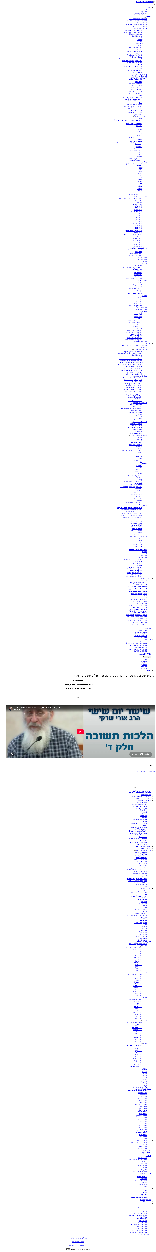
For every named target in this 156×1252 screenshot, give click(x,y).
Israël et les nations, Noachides (132, 368)
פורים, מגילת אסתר (136, 160)
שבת (140, 118)
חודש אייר (139, 126)
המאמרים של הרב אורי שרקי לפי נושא (134, 345)
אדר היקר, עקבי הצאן (135, 320)
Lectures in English (140, 74)
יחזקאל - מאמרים (136, 531)
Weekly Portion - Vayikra (133, 387)
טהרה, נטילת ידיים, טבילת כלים (136, 615)
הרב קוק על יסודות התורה (134, 569)
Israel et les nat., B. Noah (138, 833)
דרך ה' (140, 299)
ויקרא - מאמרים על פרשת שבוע (132, 513)
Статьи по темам (136, 405)
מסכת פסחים (138, 210)
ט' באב (140, 139)
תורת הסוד (138, 252)
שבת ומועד (143, 596)
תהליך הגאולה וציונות (135, 91)
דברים (140, 173)
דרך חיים (139, 290)
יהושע (140, 175)
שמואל (140, 179)
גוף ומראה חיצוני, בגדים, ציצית (137, 611)
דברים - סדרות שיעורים (134, 1045)
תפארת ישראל (137, 284)
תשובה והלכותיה (137, 85)
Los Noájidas (138, 431)
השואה (140, 452)
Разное (140, 418)
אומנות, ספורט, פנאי (135, 110)
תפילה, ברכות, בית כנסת (139, 594)
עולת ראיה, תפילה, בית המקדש (132, 322)
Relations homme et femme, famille (130, 59)
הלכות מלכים (138, 275)
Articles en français (140, 349)
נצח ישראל (138, 286)
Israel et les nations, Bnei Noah (132, 61)
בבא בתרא (138, 236)
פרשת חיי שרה (137, 957)
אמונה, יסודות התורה (135, 80)
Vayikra (139, 42)
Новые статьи (137, 406)
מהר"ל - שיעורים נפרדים (134, 294)
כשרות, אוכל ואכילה (140, 613)
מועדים (144, 464)
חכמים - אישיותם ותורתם (134, 256)
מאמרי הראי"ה (137, 326)
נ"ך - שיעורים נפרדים (135, 194)
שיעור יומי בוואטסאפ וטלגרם (141, 797)
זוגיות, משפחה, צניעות (135, 101)
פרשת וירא (138, 955)
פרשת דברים (138, 1047)
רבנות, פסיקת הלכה (136, 254)
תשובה (140, 441)
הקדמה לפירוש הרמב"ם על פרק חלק (130, 267)
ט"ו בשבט (139, 156)
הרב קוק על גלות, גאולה (134, 573)
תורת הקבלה (138, 546)
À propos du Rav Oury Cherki (136, 643)
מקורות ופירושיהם (141, 588)
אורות (140, 313)
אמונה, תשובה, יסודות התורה (137, 586)
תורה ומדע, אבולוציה (135, 84)
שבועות (140, 133)
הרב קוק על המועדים (135, 567)
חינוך (140, 103)
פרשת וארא (138, 978)
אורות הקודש (138, 315)
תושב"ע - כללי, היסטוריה (134, 250)
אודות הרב (147, 639)
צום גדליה (139, 147)
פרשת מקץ (138, 967)
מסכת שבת (138, 208)
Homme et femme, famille (138, 831)
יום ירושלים (138, 131)
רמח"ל (144, 296)
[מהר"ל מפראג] (141, 1173)
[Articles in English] (133, 376)
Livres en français (141, 632)
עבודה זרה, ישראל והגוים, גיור (137, 605)
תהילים (140, 191)
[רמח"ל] (141, 296)
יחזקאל (140, 187)
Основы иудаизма (135, 412)
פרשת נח (139, 951)
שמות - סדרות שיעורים (135, 974)
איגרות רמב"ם (137, 269)
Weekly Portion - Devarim (133, 391)
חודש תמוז (139, 135)
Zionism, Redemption (135, 397)
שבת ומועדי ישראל (140, 116)
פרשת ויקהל (138, 993)
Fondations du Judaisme (134, 366)
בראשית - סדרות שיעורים (134, 947)
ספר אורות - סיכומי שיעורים (133, 559)
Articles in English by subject (132, 378)
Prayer (140, 393)
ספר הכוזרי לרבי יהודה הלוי (138, 550)
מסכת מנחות (138, 244)
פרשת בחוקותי (137, 1018)
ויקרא (140, 170)
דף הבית (148, 7)
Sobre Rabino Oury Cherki (138, 649)
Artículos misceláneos (135, 433)
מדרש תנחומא (137, 204)
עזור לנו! (144, 11)
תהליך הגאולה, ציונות (135, 445)
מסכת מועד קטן (137, 223)
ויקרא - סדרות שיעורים (134, 999)
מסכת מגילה (138, 221)
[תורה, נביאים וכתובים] (136, 942)
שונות (140, 462)
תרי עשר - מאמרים (136, 533)
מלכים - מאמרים (137, 525)
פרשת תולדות (138, 959)
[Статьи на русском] (132, 403)
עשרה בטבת (138, 498)
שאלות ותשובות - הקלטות (134, 112)
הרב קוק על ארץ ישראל (134, 338)
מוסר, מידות (138, 82)
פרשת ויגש (139, 968)
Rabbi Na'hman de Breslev (133, 66)
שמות (140, 168)
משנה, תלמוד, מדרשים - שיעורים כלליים (129, 198)
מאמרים (148, 343)
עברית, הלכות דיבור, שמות (138, 590)
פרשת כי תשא (137, 991)
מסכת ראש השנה (136, 212)
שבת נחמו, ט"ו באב (136, 141)
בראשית (139, 166)
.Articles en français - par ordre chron (129, 353)
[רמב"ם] (145, 1156)
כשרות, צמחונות (141, 877)
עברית (145, 659)
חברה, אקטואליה (136, 89)
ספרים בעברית (142, 630)
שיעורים (148, 17)
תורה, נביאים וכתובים (144, 942)
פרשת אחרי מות (137, 1011)
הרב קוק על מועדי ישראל (134, 332)
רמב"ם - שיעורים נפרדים (134, 278)
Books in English (141, 634)
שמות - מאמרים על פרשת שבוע (132, 511)
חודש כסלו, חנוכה (136, 152)
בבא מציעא (143, 1127)
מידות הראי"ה (137, 563)
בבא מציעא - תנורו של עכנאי (133, 234)
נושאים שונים (138, 114)
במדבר (140, 171)
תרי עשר (139, 189)
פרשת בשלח (138, 982)
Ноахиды (139, 416)
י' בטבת (139, 154)
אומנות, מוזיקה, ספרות (139, 624)
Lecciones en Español (139, 76)
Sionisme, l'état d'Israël (134, 55)
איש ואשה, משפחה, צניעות (138, 609)
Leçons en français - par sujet (132, 30)
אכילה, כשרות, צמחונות (134, 105)
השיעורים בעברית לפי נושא (138, 19)
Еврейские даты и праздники (131, 408)
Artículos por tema (136, 424)
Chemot (139, 40)
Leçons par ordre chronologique (131, 32)
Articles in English (140, 376)
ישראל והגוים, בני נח (135, 93)
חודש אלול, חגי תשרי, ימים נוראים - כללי (129, 143)
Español (144, 667)
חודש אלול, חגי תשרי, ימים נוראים (131, 487)
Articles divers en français (133, 374)
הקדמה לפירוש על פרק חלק (138, 1160)
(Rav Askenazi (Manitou (134, 70)
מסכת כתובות (138, 227)
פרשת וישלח (138, 963)
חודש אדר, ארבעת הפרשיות (133, 502)
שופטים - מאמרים (136, 521)
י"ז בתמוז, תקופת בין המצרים (133, 481)
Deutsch (144, 668)
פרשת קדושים (137, 1012)
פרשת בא (139, 980)
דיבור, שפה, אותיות (136, 87)
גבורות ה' (139, 282)
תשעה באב (138, 483)
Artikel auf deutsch (140, 420)
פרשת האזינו (138, 1064)
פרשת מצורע (138, 1009)
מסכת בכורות (138, 246)
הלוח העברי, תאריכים (140, 622)
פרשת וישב (138, 965)
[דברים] (142, 1043)
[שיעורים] (145, 17)
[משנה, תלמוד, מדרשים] (135, 1089)
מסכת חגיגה (138, 225)
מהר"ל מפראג (142, 280)
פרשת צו (139, 1003)
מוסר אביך (139, 324)
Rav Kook (138, 68)
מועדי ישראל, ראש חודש (139, 892)
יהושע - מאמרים (137, 519)
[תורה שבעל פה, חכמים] (131, 248)
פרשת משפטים (137, 986)
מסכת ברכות (138, 206)
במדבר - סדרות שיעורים (134, 1022)
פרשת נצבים (138, 1060)
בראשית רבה (138, 200)
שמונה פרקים (138, 265)
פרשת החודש (142, 940)
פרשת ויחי (139, 970)
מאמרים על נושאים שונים (138, 435)
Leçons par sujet (141, 802)
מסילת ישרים (138, 298)
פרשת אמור (138, 1014)
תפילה (145, 548)
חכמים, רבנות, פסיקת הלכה (138, 592)
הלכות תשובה (138, 273)
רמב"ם (144, 263)
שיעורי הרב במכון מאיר (139, 26)
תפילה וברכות (142, 257)
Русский (144, 665)
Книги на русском (140, 636)
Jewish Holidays (136, 382)
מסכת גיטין (143, 1123)
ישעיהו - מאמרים (136, 527)
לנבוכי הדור (138, 328)
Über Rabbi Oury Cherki (138, 651)
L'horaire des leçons (135, 34)
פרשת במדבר (138, 1024)
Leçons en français (140, 28)
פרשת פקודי (138, 995)
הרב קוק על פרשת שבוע (134, 330)
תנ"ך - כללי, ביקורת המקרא (133, 164)
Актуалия (138, 414)
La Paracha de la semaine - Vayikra (130, 361)
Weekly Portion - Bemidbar (133, 389)
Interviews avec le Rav (134, 372)
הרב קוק (144, 311)
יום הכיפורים (138, 149)
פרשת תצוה (138, 989)
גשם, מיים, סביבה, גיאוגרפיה (133, 108)
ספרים (149, 628)
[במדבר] (141, 1020)
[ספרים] (146, 628)
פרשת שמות (138, 976)
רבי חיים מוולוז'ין (141, 309)
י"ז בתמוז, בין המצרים (135, 137)
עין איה (140, 319)
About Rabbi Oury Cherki (138, 645)
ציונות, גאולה (142, 597)
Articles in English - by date (133, 380)
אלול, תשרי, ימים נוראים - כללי (137, 915)
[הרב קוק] (140, 311)
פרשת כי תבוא (137, 1058)
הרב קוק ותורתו (142, 557)
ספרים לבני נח (142, 638)
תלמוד (140, 540)
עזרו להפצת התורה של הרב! (78, 1238)
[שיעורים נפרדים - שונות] (130, 78)
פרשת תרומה (138, 988)
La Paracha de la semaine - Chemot (130, 359)
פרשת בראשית (137, 949)
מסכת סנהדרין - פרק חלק (134, 238)
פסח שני (139, 129)
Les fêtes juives (137, 36)
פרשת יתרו (138, 984)
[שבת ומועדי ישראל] (133, 116)
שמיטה (140, 448)
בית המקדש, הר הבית (140, 601)
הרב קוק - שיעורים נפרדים (133, 340)
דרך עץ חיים (138, 303)
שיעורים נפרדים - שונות (139, 78)
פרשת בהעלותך (137, 1028)
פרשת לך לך (138, 953)
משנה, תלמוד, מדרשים (139, 196)
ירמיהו (140, 185)
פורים (140, 504)
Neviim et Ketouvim (135, 47)
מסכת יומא (138, 213)
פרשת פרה (143, 938)
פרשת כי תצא (137, 1056)
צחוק (140, 458)
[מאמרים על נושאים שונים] (129, 435)
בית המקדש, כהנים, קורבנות (133, 99)
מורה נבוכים (138, 277)
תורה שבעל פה (137, 544)
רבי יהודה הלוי (142, 261)
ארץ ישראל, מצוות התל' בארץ (137, 869)
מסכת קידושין (138, 233)
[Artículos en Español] (132, 422)
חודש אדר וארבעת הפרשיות (133, 158)
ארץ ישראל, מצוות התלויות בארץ (131, 97)
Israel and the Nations (135, 399)
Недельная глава (136, 410)
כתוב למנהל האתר (141, 13)
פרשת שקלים (142, 932)
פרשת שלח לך (137, 1030)
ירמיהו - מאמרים (137, 529)
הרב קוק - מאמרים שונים (134, 576)
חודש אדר (143, 930)
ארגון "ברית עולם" (145, 655)
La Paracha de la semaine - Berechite (130, 357)
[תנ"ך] (142, 162)
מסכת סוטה (138, 229)
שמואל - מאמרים (136, 523)
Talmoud (139, 49)
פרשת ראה (138, 1053)
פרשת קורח (138, 1032)
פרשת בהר (138, 1016)
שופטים (139, 177)
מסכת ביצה (138, 217)
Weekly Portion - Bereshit (133, 384)
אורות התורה (138, 317)
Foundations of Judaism (134, 395)
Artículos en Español (140, 422)
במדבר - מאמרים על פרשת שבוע (131, 515)
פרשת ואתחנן (138, 1049)
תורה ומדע (139, 439)
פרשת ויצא (138, 961)
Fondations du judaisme (134, 51)
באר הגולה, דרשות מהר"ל (134, 288)
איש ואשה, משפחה (136, 456)
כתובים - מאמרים (136, 534)
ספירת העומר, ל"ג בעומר (134, 124)
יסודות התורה (138, 437)
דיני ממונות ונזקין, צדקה (139, 618)
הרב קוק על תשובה (136, 334)
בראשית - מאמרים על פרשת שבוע (131, 510)
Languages (146, 657)
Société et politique (136, 57)
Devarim (139, 45)
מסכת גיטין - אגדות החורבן (133, 231)
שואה (140, 95)
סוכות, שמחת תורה (136, 494)
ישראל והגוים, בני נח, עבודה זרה (132, 450)
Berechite (139, 38)
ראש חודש (139, 466)
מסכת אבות (138, 242)
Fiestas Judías (137, 429)
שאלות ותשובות (146, 578)
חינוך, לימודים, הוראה (140, 607)
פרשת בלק (139, 1035)
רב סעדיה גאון (142, 259)
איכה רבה (139, 202)
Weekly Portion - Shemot (134, 385)
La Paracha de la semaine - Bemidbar (129, 362)
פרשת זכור (143, 934)
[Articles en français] (133, 349)
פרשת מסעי (138, 1041)
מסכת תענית (138, 219)
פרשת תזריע (138, 1007)
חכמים (140, 542)
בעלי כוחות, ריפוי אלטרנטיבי (137, 620)
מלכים (140, 181)
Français (144, 661)
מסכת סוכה (138, 215)
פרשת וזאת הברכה (136, 1066)
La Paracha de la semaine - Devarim (130, 364)
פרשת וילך (139, 1062)
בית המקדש (138, 447)
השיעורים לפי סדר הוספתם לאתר (136, 21)
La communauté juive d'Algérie (131, 370)
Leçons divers (137, 72)
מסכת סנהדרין (142, 1131)
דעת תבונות (138, 301)
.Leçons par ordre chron (139, 804)
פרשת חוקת (138, 1033)
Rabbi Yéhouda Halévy (134, 63)
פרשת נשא (138, 1026)
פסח (141, 122)
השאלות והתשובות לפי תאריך (137, 584)
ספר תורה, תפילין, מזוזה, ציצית (132, 107)
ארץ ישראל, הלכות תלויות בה (137, 599)
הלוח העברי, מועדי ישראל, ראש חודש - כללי (128, 120)
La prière (139, 53)
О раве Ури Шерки (140, 647)
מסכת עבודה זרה (136, 240)
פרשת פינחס (138, 1037)
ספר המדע (139, 271)
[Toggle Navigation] (154, 4)
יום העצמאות (138, 128)
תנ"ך (145, 162)
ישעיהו (140, 183)
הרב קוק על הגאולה (136, 336)
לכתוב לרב (147, 653)
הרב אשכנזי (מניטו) (140, 341)
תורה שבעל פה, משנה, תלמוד (137, 536)
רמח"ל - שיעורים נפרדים (134, 305)
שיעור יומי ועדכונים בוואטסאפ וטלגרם (134, 24)
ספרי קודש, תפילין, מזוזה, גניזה (137, 617)
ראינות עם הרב (137, 460)
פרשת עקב (138, 1051)
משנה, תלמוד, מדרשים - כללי (137, 1091)
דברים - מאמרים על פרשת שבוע (131, 517)
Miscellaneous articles (135, 401)
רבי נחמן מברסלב (141, 307)
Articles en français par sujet (133, 351)
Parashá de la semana (135, 427)
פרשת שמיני (138, 1005)
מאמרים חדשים (141, 347)
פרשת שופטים (137, 1054)
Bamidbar (139, 43)
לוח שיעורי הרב (142, 22)
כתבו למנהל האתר (78, 1242)
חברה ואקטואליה (136, 443)
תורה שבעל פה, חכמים (139, 248)
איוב (141, 192)
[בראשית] (140, 946)
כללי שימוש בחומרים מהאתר (137, 15)
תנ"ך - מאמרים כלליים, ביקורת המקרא (129, 508)
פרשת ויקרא (138, 1001)
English (144, 663)
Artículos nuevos (136, 426)
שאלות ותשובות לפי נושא (138, 582)
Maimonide (138, 64)
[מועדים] (141, 464)
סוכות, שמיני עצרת (136, 150)
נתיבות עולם (138, 292)
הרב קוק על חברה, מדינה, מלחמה (131, 575)
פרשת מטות (138, 1039)
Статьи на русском (140, 403)
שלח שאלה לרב (142, 580)
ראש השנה (138, 145)
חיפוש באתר (143, 9)
